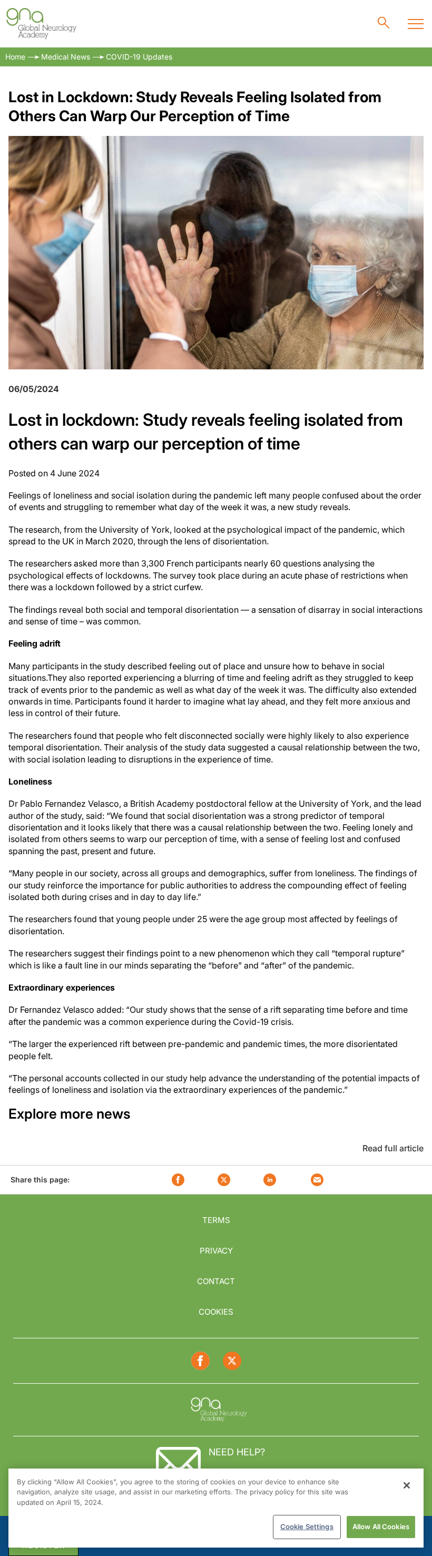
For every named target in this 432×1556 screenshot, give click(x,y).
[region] (216, 1508)
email (317, 1180)
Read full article (393, 1148)
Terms (216, 1220)
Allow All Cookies (380, 1526)
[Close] (406, 1485)
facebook (178, 1180)
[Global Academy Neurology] (40, 23)
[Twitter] (232, 1361)
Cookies (216, 1312)
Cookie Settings (306, 1526)
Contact (216, 1281)
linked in (270, 1180)
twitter (224, 1179)
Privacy (216, 1251)
